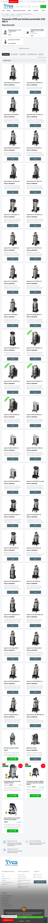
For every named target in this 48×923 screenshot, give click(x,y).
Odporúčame (6, 54)
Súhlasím (24, 917)
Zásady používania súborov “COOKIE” (23, 887)
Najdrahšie (22, 54)
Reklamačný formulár (22, 878)
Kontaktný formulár (40, 881)
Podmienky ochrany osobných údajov (24, 884)
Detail (13, 92)
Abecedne (41, 54)
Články (6, 1)
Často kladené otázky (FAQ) (7, 882)
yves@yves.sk (39, 874)
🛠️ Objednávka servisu (7, 920)
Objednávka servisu (13, 1)
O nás (3, 1)
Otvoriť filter (7, 60)
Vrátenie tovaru (5, 884)
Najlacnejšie (14, 54)
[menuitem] (3, 11)
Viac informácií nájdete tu (27, 914)
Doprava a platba (21, 874)
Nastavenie (21, 920)
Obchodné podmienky (22, 876)
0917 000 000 (39, 877)
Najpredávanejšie (32, 54)
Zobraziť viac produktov (24, 48)
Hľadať (29, 6)
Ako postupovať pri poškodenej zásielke (24, 881)
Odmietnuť (28, 920)
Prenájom (21, 1)
